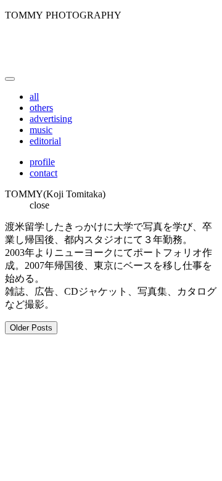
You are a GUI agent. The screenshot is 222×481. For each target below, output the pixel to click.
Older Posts (31, 327)
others (41, 107)
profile (42, 162)
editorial (45, 141)
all (34, 96)
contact (43, 173)
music (41, 130)
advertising (51, 118)
